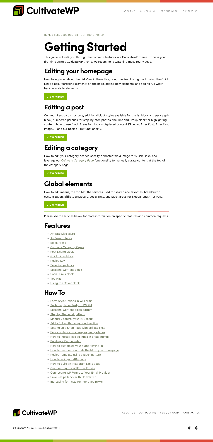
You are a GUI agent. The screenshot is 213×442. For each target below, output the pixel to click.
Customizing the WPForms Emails (72, 368)
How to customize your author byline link (77, 345)
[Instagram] (189, 428)
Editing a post (64, 106)
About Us (129, 11)
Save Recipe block (62, 265)
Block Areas (58, 242)
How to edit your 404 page (68, 359)
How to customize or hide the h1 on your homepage (84, 350)
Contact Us (190, 11)
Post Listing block (62, 251)
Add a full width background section (74, 323)
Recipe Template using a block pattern (75, 354)
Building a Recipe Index (65, 341)
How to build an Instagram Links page (75, 363)
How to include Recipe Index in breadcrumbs (79, 336)
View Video (55, 96)
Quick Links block (61, 256)
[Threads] (196, 428)
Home (47, 35)
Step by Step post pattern (67, 314)
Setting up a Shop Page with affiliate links (77, 327)
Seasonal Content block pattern (71, 309)
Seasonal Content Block (66, 269)
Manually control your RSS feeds (71, 318)
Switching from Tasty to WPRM (71, 305)
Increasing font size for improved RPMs (76, 381)
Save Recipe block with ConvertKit (73, 377)
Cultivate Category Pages (67, 247)
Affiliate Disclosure (62, 233)
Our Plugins (148, 11)
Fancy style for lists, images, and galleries (77, 332)
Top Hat (55, 278)
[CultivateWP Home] (46, 10)
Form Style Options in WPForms (71, 301)
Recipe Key (57, 260)
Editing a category (70, 147)
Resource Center (66, 35)
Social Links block (62, 274)
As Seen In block (61, 238)
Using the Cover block (65, 283)
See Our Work (169, 11)
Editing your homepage (78, 70)
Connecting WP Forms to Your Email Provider (80, 372)
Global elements (68, 183)
